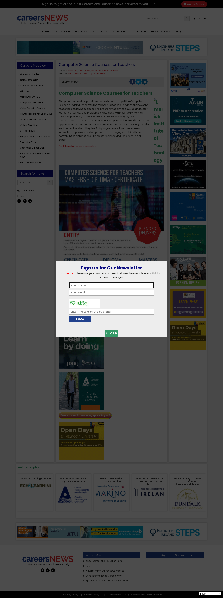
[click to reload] (84, 302)
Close (111, 333)
